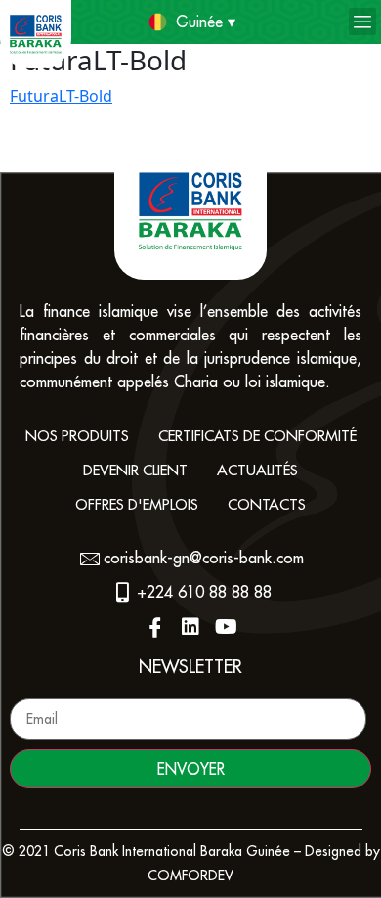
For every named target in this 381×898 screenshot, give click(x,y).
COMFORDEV (190, 875)
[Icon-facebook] (155, 627)
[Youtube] (225, 627)
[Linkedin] (190, 627)
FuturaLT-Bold (61, 96)
